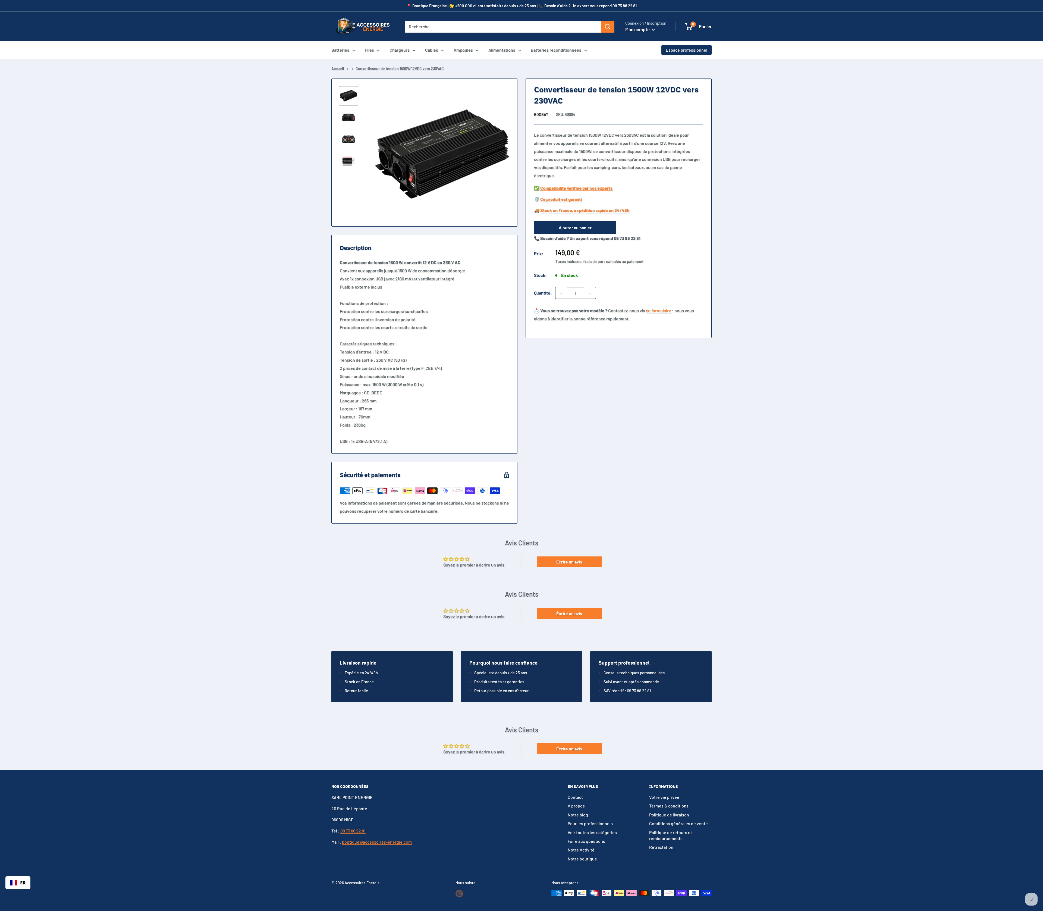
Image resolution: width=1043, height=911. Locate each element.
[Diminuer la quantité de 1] (561, 293)
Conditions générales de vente (678, 823)
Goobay (541, 114)
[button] (688, 26)
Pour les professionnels (590, 823)
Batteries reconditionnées (556, 49)
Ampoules (463, 49)
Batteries (340, 49)
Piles (369, 49)
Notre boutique (582, 858)
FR (23, 882)
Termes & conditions (669, 805)
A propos (576, 805)
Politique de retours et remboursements (670, 835)
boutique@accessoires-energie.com (377, 841)
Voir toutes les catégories (592, 832)
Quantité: (543, 293)
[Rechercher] (607, 27)
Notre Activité (581, 849)
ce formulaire (658, 310)
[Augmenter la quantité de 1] (590, 293)
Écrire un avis (569, 561)
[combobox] (17, 882)
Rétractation (661, 847)
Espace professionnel (686, 49)
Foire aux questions (586, 841)
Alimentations (501, 49)
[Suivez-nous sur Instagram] (459, 893)
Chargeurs (399, 49)
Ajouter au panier (575, 227)
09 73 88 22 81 (353, 830)
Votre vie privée (664, 797)
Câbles (431, 49)
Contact (575, 797)
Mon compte (638, 29)
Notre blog (578, 814)
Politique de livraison (669, 814)
